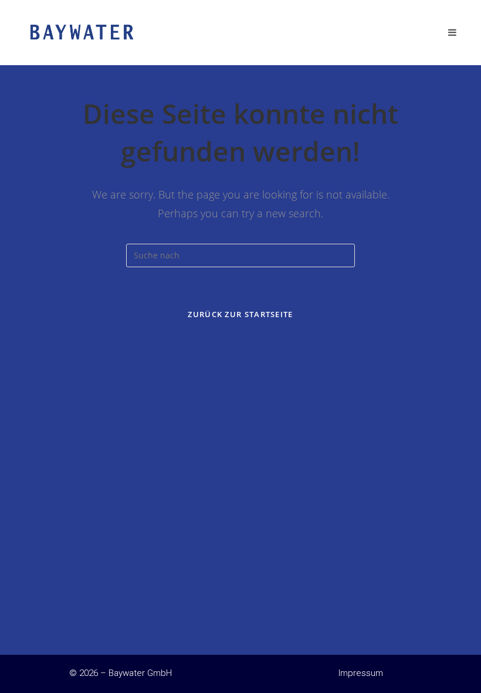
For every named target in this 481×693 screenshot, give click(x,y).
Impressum (360, 673)
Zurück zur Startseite (240, 314)
